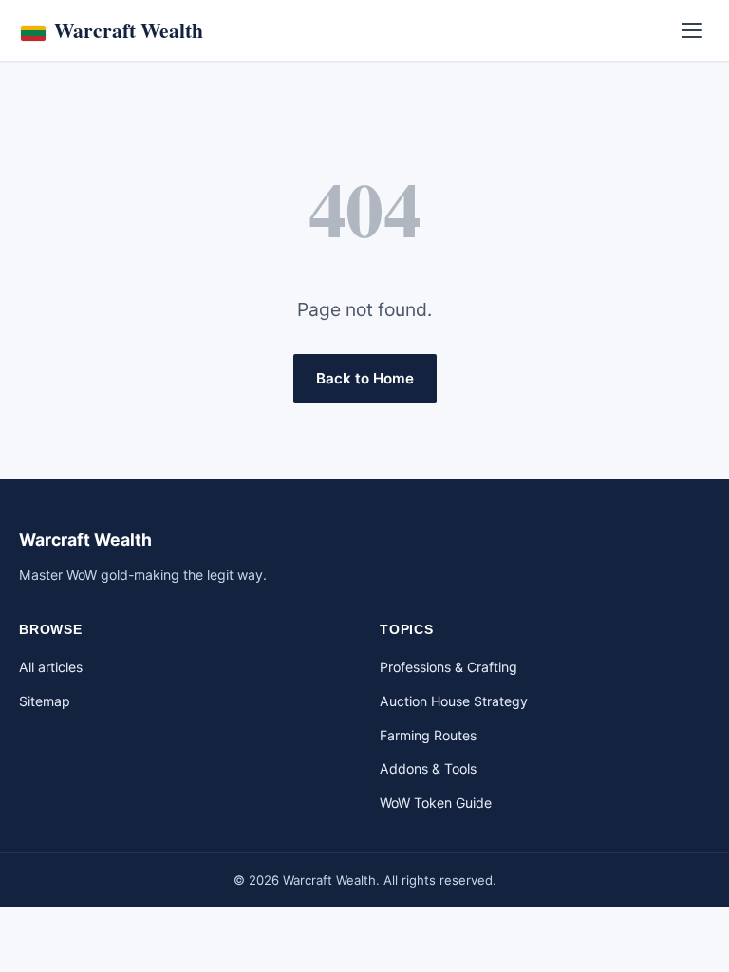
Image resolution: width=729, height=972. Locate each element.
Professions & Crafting (448, 667)
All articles (51, 667)
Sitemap (44, 701)
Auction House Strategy (454, 701)
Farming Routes (428, 735)
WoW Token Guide (436, 802)
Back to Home (365, 378)
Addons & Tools (428, 768)
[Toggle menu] (692, 30)
